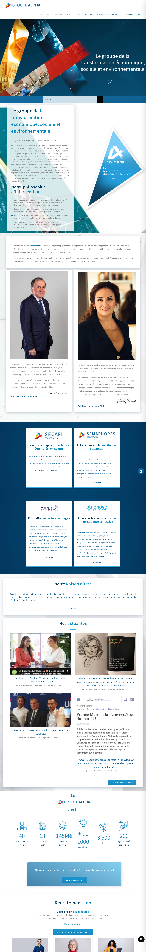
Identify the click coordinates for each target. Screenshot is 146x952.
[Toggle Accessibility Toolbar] (141, 471)
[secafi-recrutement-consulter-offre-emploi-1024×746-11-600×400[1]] (30, 939)
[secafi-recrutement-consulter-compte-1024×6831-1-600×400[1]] (73, 939)
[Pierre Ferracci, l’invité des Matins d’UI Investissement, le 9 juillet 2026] (40, 710)
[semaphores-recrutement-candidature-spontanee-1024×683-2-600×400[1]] (116, 939)
